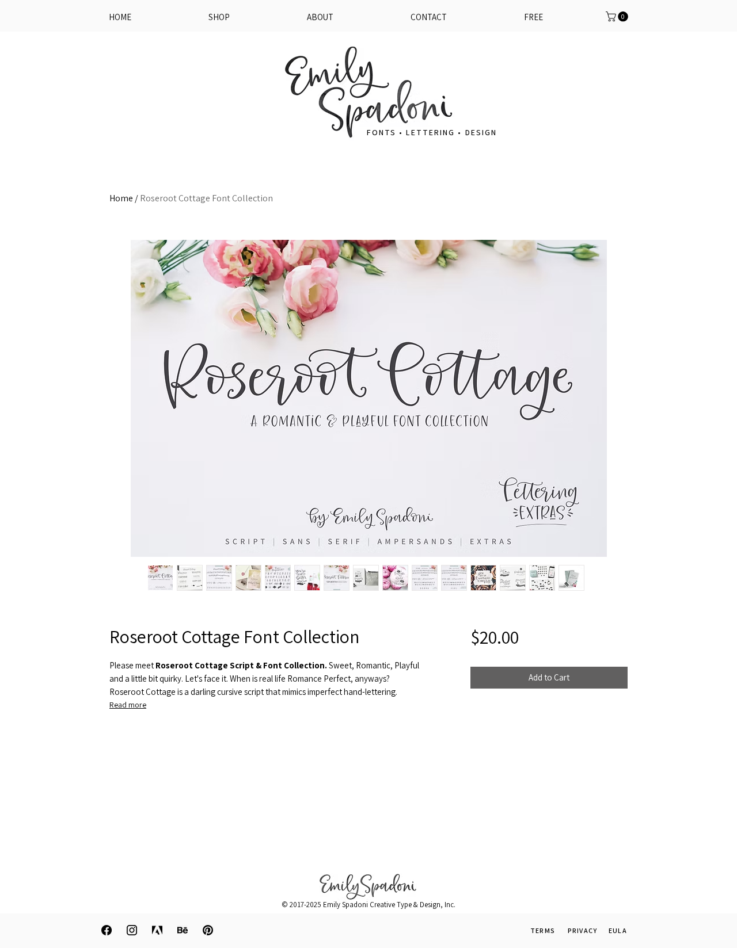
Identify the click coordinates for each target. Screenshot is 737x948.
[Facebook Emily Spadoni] (106, 930)
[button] (533, 17)
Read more (127, 704)
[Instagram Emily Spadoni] (132, 930)
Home (121, 198)
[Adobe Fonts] (157, 930)
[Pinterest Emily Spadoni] (208, 930)
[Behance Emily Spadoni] (182, 930)
